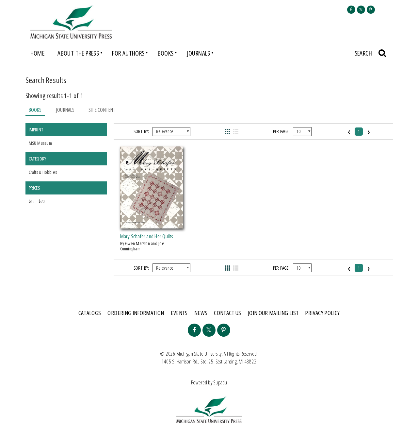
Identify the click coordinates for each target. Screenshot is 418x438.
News (200, 313)
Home (37, 53)
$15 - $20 (37, 201)
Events (179, 313)
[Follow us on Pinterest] (371, 10)
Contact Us (227, 313)
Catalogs (89, 313)
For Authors (128, 53)
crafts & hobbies (43, 172)
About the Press (78, 53)
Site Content (102, 109)
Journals (198, 53)
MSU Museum (40, 143)
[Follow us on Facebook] (351, 10)
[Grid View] (227, 131)
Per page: (281, 131)
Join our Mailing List (273, 313)
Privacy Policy (322, 313)
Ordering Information (135, 313)
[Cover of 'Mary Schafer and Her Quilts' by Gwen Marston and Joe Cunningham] (152, 224)
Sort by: (141, 131)
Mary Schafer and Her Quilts (146, 236)
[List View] (236, 131)
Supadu (220, 382)
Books (166, 53)
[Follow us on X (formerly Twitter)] (361, 10)
